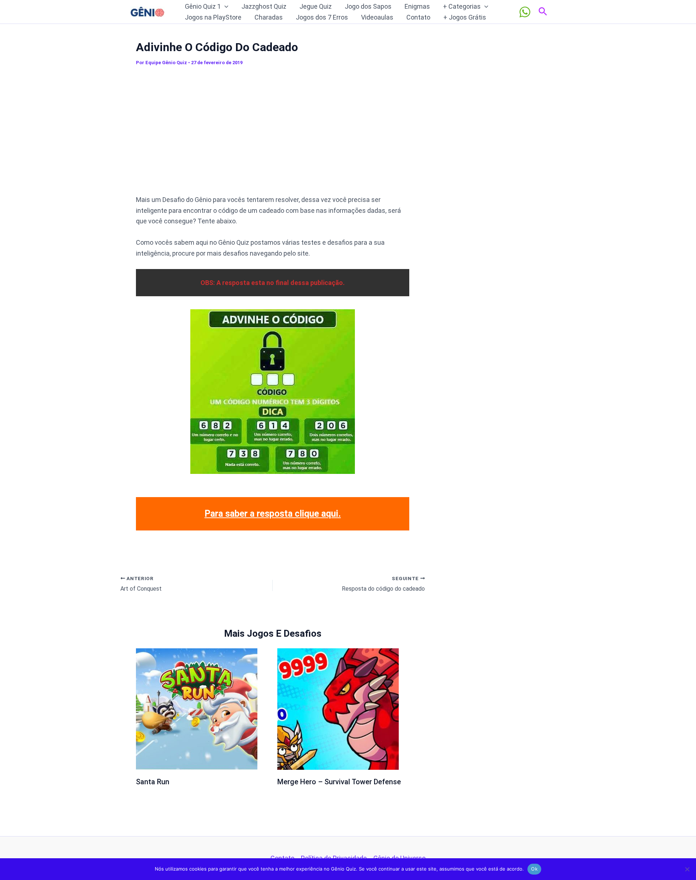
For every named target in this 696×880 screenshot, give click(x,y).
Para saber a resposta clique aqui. (272, 513)
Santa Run (152, 781)
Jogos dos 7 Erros (322, 17)
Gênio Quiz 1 (203, 6)
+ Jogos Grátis (464, 17)
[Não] (687, 869)
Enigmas (417, 6)
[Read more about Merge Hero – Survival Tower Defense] (338, 708)
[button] (224, 6)
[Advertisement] (273, 133)
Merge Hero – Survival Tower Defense (339, 781)
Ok (534, 869)
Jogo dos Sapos (368, 6)
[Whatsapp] (525, 12)
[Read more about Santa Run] (196, 708)
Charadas (268, 17)
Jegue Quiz (315, 6)
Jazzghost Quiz (263, 6)
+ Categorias (462, 6)
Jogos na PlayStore (213, 17)
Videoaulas (377, 17)
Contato (418, 17)
